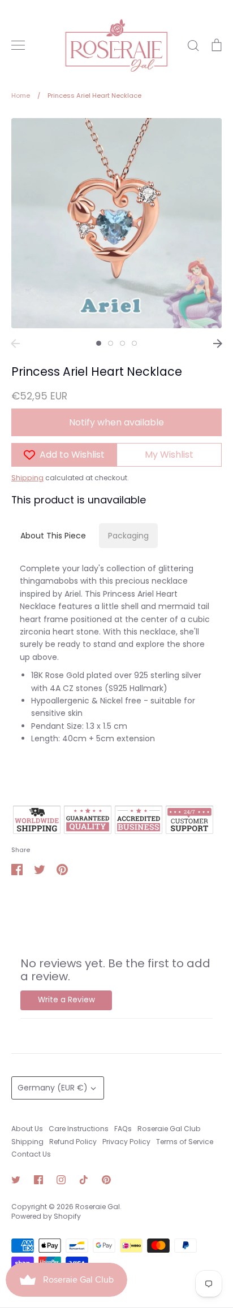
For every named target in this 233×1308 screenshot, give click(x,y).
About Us (27, 1128)
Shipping (27, 478)
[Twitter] (16, 1179)
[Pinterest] (106, 1179)
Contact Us (31, 1154)
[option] (116, 223)
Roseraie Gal (97, 1206)
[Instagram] (61, 1179)
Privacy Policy (126, 1141)
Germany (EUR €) (53, 1087)
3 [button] (122, 343)
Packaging (128, 535)
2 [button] (110, 343)
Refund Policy (73, 1141)
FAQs (123, 1128)
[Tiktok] (83, 1179)
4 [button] (134, 343)
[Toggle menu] (18, 45)
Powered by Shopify (46, 1216)
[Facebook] (38, 1179)
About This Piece (53, 535)
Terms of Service (184, 1141)
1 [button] (98, 343)
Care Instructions (79, 1128)
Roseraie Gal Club (169, 1128)
